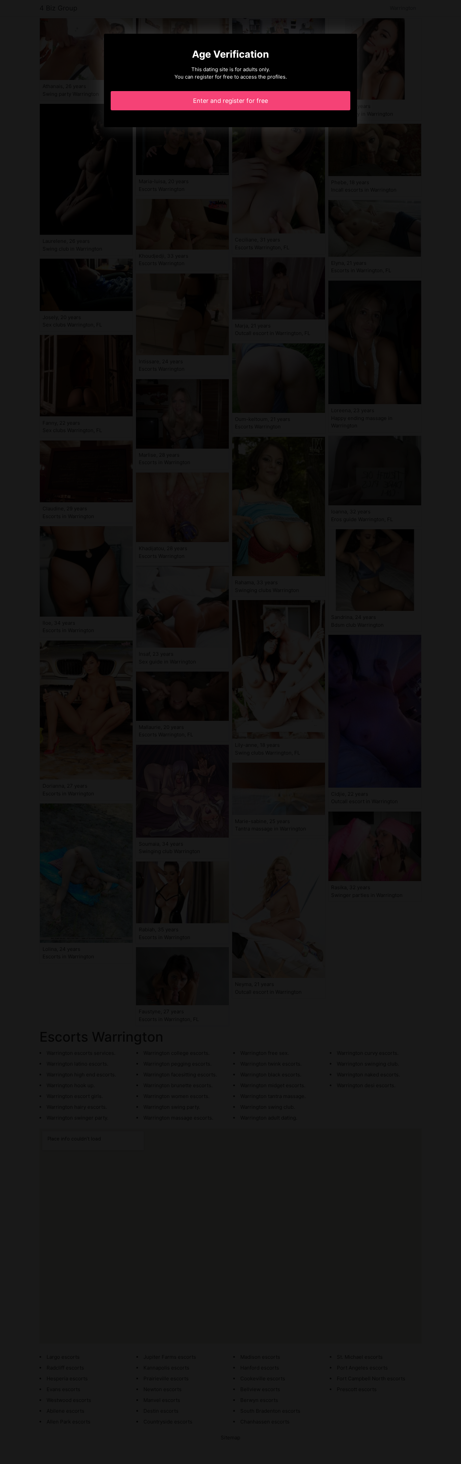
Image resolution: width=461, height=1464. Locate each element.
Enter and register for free (230, 100)
